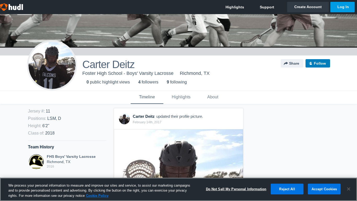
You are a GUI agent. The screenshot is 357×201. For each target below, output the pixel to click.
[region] (178, 189)
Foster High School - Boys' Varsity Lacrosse (128, 73)
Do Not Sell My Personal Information (236, 189)
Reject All (287, 189)
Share (294, 63)
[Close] (348, 189)
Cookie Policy (97, 196)
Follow (320, 63)
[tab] (147, 97)
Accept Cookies (324, 189)
